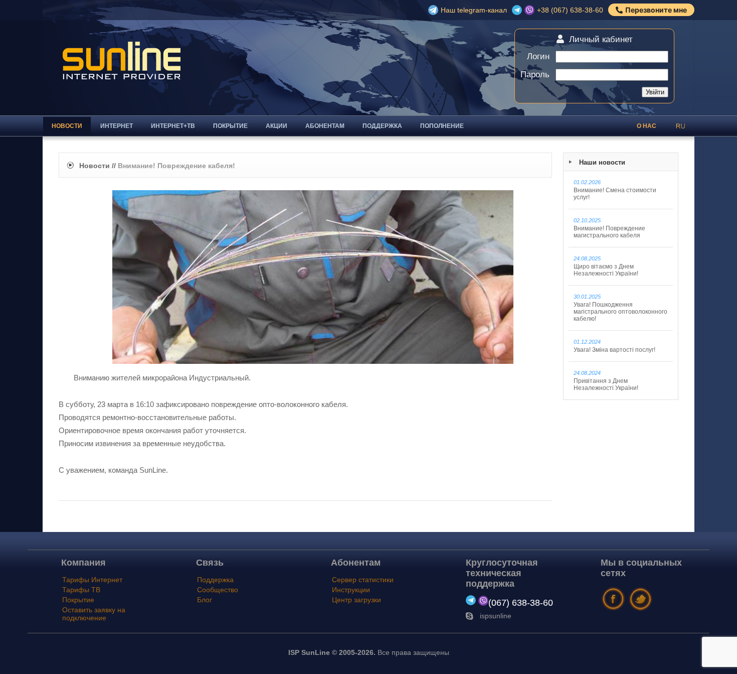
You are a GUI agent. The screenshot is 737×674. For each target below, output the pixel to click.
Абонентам (324, 125)
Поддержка (382, 125)
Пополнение (442, 125)
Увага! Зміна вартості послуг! (614, 346)
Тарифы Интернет (92, 580)
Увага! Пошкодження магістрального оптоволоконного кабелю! (620, 308)
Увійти (655, 92)
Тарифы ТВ (81, 590)
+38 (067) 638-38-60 (570, 10)
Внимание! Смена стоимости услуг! (615, 190)
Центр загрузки (356, 600)
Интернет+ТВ (173, 125)
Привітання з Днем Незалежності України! (606, 380)
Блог (204, 600)
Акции (276, 125)
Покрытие (230, 125)
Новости (67, 125)
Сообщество (217, 590)
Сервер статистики (363, 580)
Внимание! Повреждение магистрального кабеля (609, 228)
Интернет (116, 125)
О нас (646, 125)
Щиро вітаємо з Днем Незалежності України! (606, 266)
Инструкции (351, 590)
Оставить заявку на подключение (93, 614)
